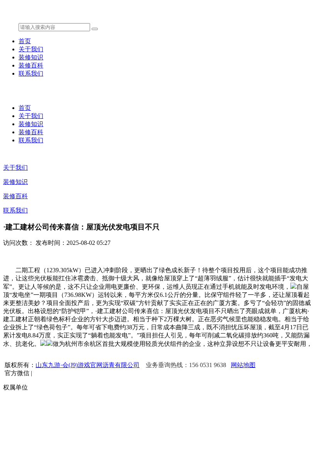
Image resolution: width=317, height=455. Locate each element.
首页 (25, 41)
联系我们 (31, 73)
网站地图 (243, 365)
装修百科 (31, 65)
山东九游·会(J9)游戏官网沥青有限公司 (88, 365)
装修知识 (31, 57)
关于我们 (31, 49)
